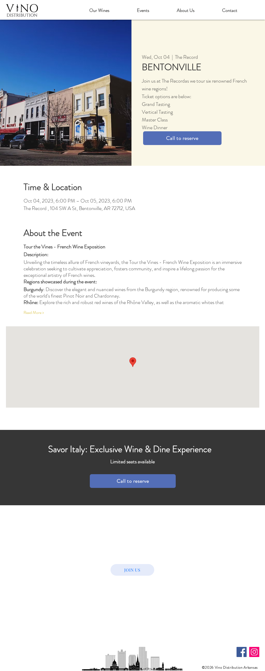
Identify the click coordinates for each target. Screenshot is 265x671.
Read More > (34, 312)
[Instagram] (254, 652)
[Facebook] (242, 652)
